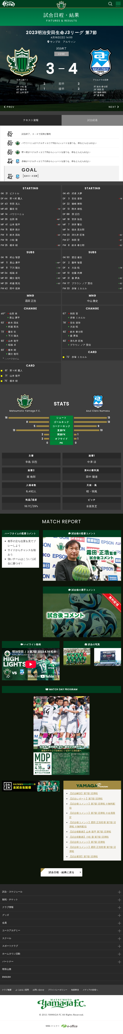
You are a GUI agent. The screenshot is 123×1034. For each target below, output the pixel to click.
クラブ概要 (7, 989)
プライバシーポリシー (57, 989)
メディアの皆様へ (90, 989)
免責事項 (75, 989)
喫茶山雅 (6, 969)
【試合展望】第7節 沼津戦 (83, 856)
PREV (10, 107)
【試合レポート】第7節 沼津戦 (85, 798)
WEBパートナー (52, 1026)
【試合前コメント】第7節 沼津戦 (87, 842)
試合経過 (92, 120)
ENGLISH (6, 977)
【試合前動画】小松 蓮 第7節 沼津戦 (89, 837)
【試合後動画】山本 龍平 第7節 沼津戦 (90, 831)
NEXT (113, 107)
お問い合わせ (38, 989)
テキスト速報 (30, 120)
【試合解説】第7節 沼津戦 (83, 793)
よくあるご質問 (22, 989)
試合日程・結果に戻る (61, 872)
